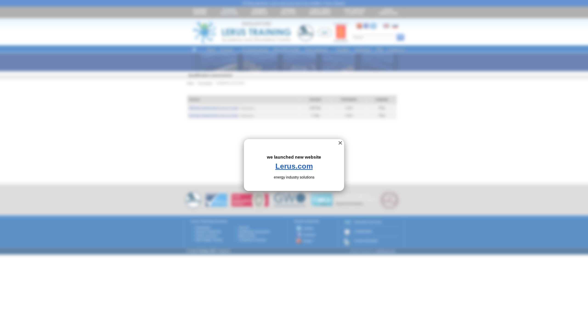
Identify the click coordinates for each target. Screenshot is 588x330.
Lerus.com (294, 166)
